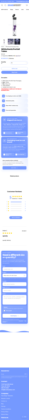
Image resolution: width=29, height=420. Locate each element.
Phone (6, 287)
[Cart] (26, 5)
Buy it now (14, 72)
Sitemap (3, 406)
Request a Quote (5, 398)
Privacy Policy (21, 320)
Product (5, 272)
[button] (14, 55)
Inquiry (4, 293)
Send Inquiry (14, 315)
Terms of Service (6, 377)
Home (2, 46)
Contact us (4, 401)
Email (4, 266)
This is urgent (9, 310)
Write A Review (16, 217)
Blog (2, 403)
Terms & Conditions (6, 409)
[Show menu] (2, 5)
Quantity (5, 281)
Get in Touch (13, 167)
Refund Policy (4, 414)
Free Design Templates (7, 395)
